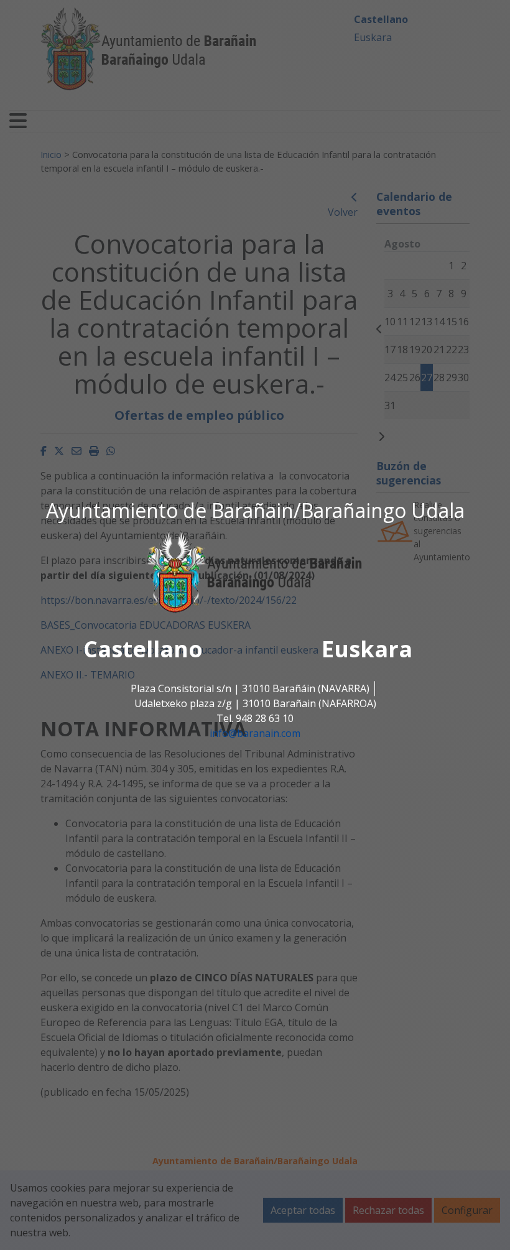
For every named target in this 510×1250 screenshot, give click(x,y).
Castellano (143, 649)
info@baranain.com (255, 734)
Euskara (367, 649)
